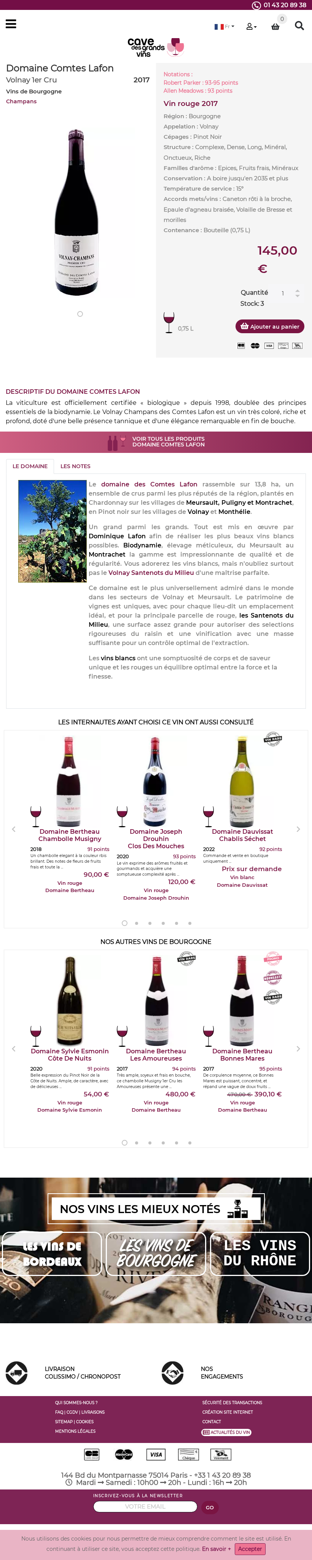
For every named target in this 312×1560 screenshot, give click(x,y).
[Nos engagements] (172, 1372)
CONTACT (211, 1421)
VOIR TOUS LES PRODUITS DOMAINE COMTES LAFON (168, 442)
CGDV (72, 1412)
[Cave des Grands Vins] (156, 47)
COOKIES (85, 1421)
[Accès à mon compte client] (251, 27)
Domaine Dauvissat (242, 835)
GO (210, 1507)
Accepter (250, 1549)
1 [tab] (80, 314)
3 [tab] (149, 923)
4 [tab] (163, 923)
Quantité (254, 292)
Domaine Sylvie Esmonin (70, 1055)
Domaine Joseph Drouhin (156, 839)
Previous (13, 829)
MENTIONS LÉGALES (75, 1431)
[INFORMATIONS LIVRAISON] (16, 1372)
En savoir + (216, 1549)
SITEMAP (64, 1421)
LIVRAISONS (93, 1412)
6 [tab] (189, 923)
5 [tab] (176, 923)
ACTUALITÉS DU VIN (230, 1432)
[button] (224, 26)
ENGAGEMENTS (222, 1373)
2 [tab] (136, 923)
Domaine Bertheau (69, 835)
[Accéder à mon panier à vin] (275, 26)
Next (298, 829)
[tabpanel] (78, 212)
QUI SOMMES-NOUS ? (76, 1402)
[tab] (30, 466)
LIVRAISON (83, 1373)
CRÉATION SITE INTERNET (227, 1412)
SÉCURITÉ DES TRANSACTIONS (232, 1402)
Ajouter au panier (274, 327)
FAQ (59, 1412)
